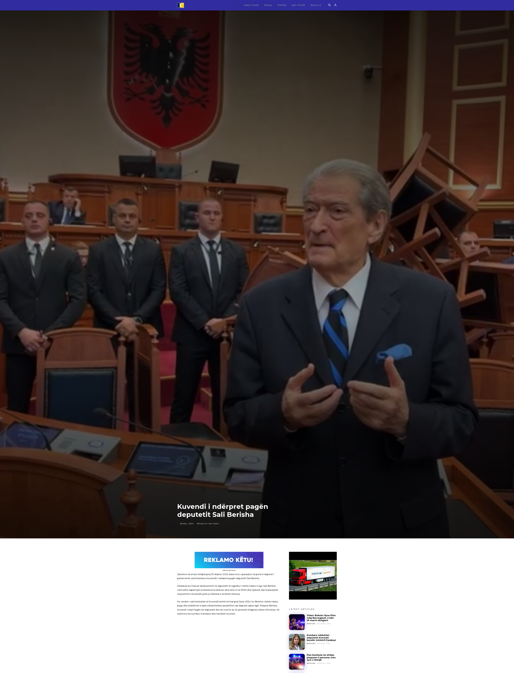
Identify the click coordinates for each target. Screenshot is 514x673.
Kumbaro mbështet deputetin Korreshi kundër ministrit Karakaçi (321, 637)
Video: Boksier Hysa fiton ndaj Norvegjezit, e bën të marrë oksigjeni (321, 618)
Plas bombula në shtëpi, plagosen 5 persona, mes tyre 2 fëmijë (321, 657)
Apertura (311, 624)
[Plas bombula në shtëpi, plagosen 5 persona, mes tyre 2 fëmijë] (297, 662)
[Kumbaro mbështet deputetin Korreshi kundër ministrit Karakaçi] (297, 642)
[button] (329, 5)
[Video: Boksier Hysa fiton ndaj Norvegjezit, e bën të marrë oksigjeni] (297, 622)
